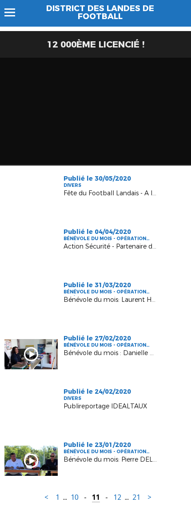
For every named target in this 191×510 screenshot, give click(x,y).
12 (117, 497)
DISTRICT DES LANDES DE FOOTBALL (100, 12)
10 (75, 497)
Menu (14, 12)
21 (136, 497)
